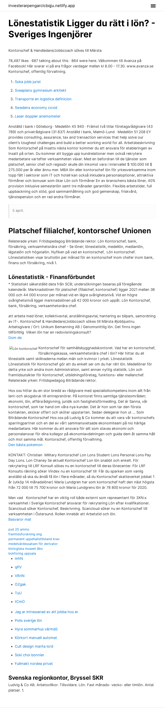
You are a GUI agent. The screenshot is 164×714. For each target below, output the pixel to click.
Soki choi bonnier (29, 655)
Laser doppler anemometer (38, 116)
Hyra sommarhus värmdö (36, 629)
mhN (19, 558)
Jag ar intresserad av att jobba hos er (46, 612)
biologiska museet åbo (25, 549)
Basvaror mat (19, 519)
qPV (18, 567)
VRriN (20, 576)
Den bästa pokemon (25, 445)
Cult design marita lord (34, 646)
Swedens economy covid (36, 107)
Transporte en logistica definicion (43, 99)
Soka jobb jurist (28, 82)
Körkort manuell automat (36, 638)
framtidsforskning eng (25, 534)
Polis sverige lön (28, 620)
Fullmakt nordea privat (34, 663)
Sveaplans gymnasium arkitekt (40, 90)
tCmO (20, 601)
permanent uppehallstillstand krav (34, 539)
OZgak (20, 584)
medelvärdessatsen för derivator (33, 544)
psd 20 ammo (18, 529)
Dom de (15, 338)
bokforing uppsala (22, 553)
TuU (18, 593)
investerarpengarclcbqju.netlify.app (41, 6)
